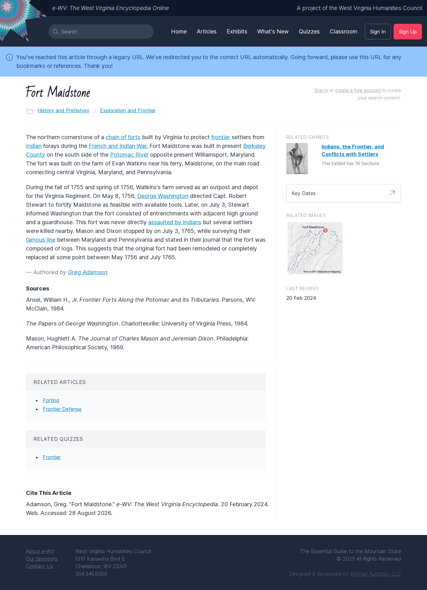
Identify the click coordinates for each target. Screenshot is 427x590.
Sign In (378, 31)
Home (179, 31)
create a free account (358, 90)
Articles (207, 31)
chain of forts (123, 137)
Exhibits (237, 31)
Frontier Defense (62, 409)
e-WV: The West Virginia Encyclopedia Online (110, 8)
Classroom (343, 31)
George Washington (162, 196)
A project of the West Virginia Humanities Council (359, 8)
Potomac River (129, 154)
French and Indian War (117, 146)
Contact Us (39, 566)
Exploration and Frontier (128, 110)
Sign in (321, 90)
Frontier (52, 457)
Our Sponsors (42, 559)
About (40, 551)
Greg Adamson (88, 272)
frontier (220, 137)
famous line (40, 239)
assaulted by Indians (174, 222)
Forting (51, 400)
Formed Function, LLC (375, 574)
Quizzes (309, 31)
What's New (273, 31)
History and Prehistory (63, 110)
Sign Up (408, 31)
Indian (34, 146)
